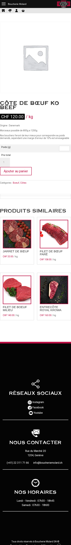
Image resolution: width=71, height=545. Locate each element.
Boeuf (16, 182)
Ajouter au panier (16, 171)
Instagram (38, 402)
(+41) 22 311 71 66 (18, 462)
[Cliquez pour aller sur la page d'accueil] (63, 4)
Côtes (23, 182)
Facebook (38, 407)
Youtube (38, 412)
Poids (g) (6, 147)
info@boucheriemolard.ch (47, 462)
